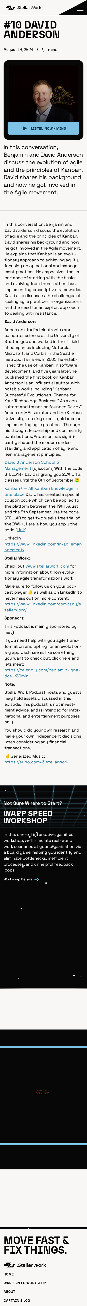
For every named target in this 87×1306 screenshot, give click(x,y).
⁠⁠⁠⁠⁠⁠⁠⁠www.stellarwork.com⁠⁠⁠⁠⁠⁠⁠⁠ (47, 566)
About (9, 1292)
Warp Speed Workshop (25, 1283)
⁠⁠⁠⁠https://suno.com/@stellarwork (36, 762)
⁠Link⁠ (21, 530)
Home (9, 1274)
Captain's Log (17, 1300)
